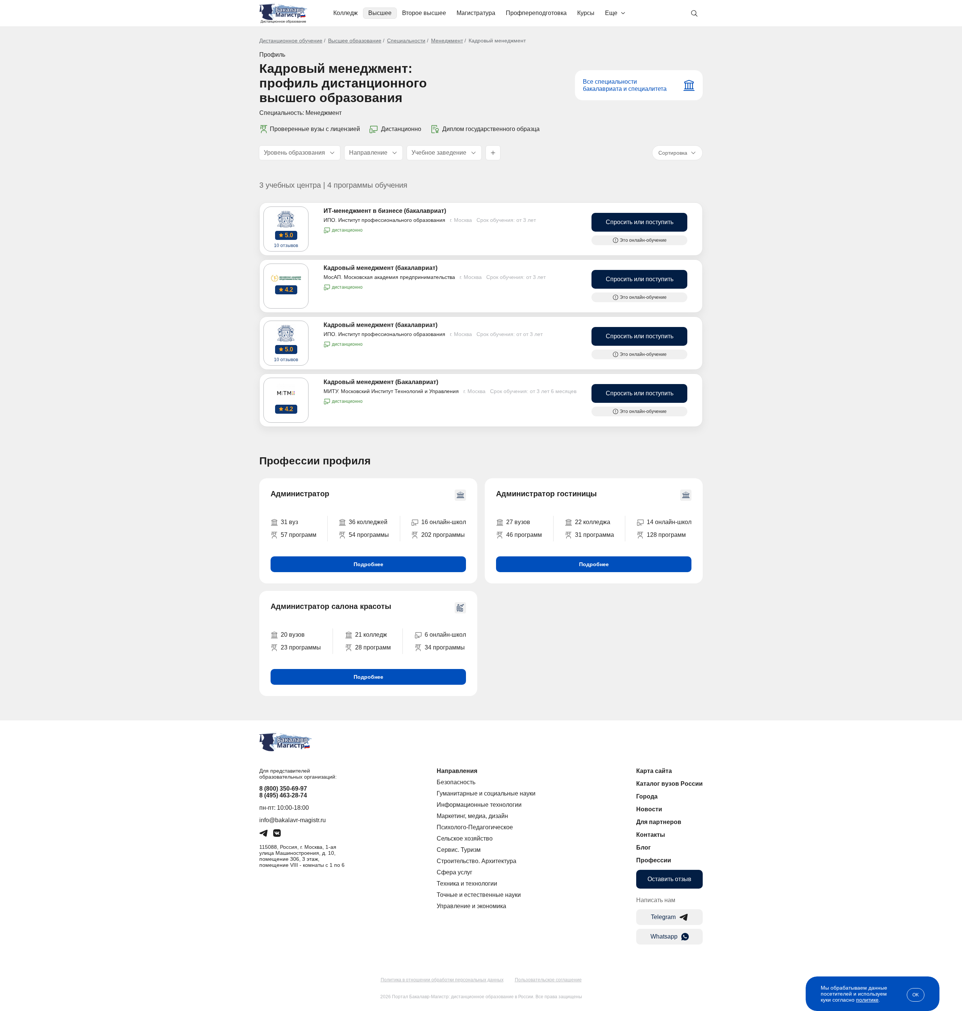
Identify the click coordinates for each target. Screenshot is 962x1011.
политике (867, 1000)
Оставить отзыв (669, 879)
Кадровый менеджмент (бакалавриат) (380, 268)
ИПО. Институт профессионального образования (384, 220)
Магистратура (476, 13)
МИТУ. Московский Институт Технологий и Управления (391, 391)
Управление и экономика (471, 906)
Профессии (653, 860)
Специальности (406, 41)
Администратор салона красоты (331, 606)
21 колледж (371, 634)
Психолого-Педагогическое (475, 827)
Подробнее (368, 564)
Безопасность (456, 782)
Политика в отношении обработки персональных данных (442, 979)
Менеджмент (447, 41)
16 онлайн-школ (443, 522)
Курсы (585, 13)
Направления (457, 771)
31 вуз (289, 522)
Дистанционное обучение (290, 41)
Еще (611, 13)
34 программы (445, 647)
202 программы (443, 535)
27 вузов (518, 522)
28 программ (373, 647)
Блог (643, 847)
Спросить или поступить (639, 222)
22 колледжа (592, 522)
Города (647, 796)
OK (915, 994)
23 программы (301, 647)
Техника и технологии (467, 883)
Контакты (650, 835)
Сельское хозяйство (465, 838)
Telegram (663, 917)
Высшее (380, 13)
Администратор (300, 494)
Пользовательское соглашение (548, 979)
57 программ (298, 535)
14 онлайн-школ (669, 522)
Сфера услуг (454, 872)
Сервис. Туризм (459, 850)
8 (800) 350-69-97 (283, 788)
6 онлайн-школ (445, 634)
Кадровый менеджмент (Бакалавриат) (381, 382)
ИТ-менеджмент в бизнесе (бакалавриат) (385, 211)
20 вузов (293, 634)
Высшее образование (354, 41)
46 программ (524, 535)
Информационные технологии (479, 805)
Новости (649, 809)
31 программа (594, 535)
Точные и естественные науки (479, 895)
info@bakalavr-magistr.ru (292, 820)
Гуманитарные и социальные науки (486, 793)
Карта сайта (654, 771)
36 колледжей (368, 522)
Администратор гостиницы (546, 494)
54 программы (369, 535)
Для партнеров (658, 822)
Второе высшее (424, 13)
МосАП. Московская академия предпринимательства (389, 277)
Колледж (345, 13)
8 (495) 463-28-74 (283, 795)
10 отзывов (286, 245)
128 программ (666, 535)
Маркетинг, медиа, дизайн (472, 816)
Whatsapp (664, 936)
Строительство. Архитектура (476, 861)
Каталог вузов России (669, 783)
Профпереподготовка (536, 13)
